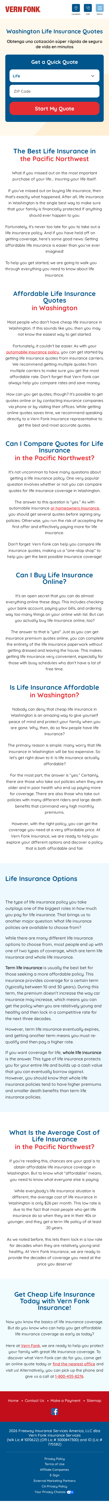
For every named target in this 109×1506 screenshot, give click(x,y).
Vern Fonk (30, 1345)
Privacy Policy (54, 1459)
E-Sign (55, 1475)
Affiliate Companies (54, 1469)
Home (13, 1400)
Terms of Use (55, 1464)
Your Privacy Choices (50, 1492)
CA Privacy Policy (54, 1486)
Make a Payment (65, 1400)
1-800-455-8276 (69, 1376)
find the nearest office (74, 1363)
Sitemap (94, 1400)
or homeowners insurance (75, 508)
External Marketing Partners (55, 1481)
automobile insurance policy (32, 352)
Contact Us (34, 1400)
